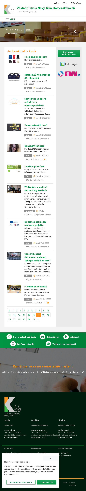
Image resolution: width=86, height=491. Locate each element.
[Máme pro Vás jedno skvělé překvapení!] (14, 77)
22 (19, 319)
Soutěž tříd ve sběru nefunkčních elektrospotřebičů (35, 102)
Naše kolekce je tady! (35, 56)
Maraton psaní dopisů (35, 286)
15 (29, 315)
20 (10, 319)
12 (14, 315)
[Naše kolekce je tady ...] (14, 59)
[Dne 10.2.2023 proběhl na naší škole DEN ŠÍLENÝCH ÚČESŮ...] (14, 148)
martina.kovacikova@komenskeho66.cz (45, 435)
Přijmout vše (47, 482)
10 (48, 310)
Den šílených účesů (34, 145)
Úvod (8, 30)
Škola (28, 30)
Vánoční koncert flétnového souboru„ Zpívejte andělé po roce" (37, 257)
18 (43, 315)
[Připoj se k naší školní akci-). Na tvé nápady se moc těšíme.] (14, 168)
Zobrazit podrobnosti (21, 482)
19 (48, 315)
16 (34, 315)
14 (24, 315)
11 (10, 315)
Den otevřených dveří (35, 125)
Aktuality (18, 30)
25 (34, 319)
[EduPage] (69, 65)
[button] (56, 3)
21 (14, 319)
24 (29, 319)
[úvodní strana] (9, 9)
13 (19, 315)
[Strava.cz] (69, 75)
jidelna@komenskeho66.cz (67, 435)
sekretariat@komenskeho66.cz (15, 435)
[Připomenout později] (50, 458)
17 (39, 315)
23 (24, 319)
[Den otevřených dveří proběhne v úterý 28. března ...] (14, 127)
